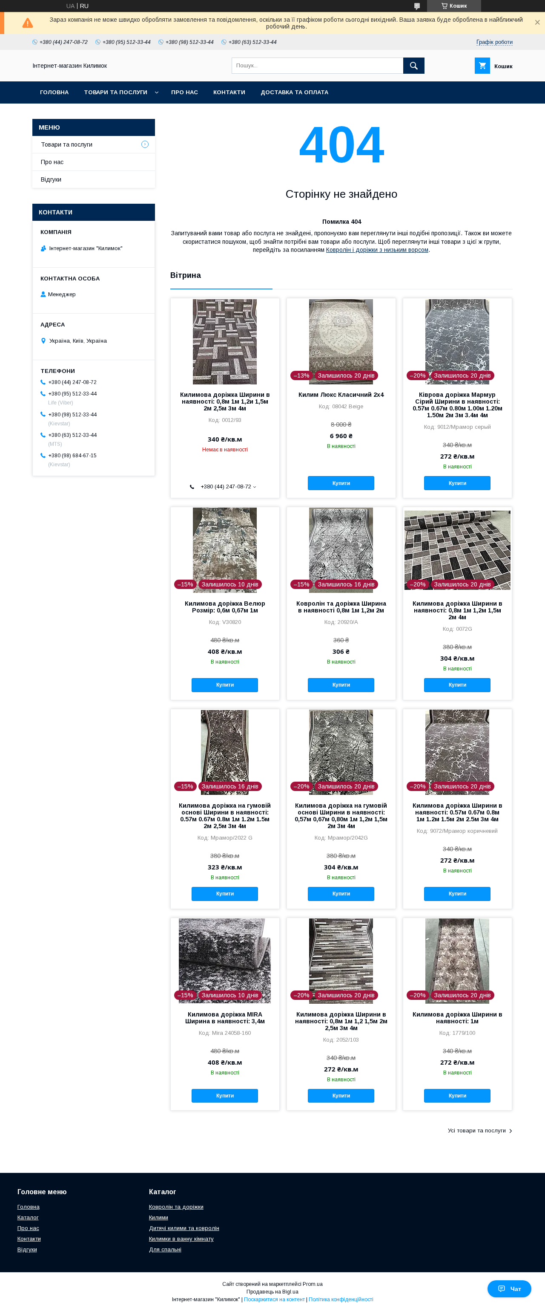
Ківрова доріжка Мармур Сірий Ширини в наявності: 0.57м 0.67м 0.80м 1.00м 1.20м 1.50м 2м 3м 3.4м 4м (457, 405)
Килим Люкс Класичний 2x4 (341, 394)
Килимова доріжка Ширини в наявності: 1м (457, 1018)
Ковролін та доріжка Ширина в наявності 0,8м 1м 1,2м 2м (341, 607)
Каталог (28, 1217)
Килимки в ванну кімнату (181, 1239)
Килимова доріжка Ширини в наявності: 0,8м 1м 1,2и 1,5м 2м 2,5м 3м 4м (225, 401)
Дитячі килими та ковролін (184, 1228)
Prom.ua (313, 1284)
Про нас (184, 92)
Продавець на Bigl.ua (272, 1292)
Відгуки (51, 179)
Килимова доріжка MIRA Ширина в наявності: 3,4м (225, 1018)
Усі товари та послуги (477, 1130)
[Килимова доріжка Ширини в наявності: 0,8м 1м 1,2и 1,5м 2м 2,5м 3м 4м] (225, 341)
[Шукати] (414, 66)
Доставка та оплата (294, 92)
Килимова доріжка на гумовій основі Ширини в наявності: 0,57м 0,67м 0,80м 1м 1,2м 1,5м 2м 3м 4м (341, 815)
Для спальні (165, 1249)
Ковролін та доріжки (176, 1207)
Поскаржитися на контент (274, 1299)
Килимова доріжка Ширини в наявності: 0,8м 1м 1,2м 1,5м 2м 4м (457, 610)
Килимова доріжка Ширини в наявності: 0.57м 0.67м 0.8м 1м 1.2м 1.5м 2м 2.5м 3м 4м (457, 812)
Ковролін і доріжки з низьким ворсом (377, 249)
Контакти (229, 92)
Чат (516, 1288)
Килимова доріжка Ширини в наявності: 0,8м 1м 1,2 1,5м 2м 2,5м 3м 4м (341, 1021)
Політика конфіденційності (341, 1299)
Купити (341, 483)
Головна (54, 92)
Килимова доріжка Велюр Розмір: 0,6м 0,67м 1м (225, 607)
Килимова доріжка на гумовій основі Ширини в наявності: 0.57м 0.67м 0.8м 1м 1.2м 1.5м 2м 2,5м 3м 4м (225, 815)
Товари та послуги (115, 92)
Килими (158, 1217)
